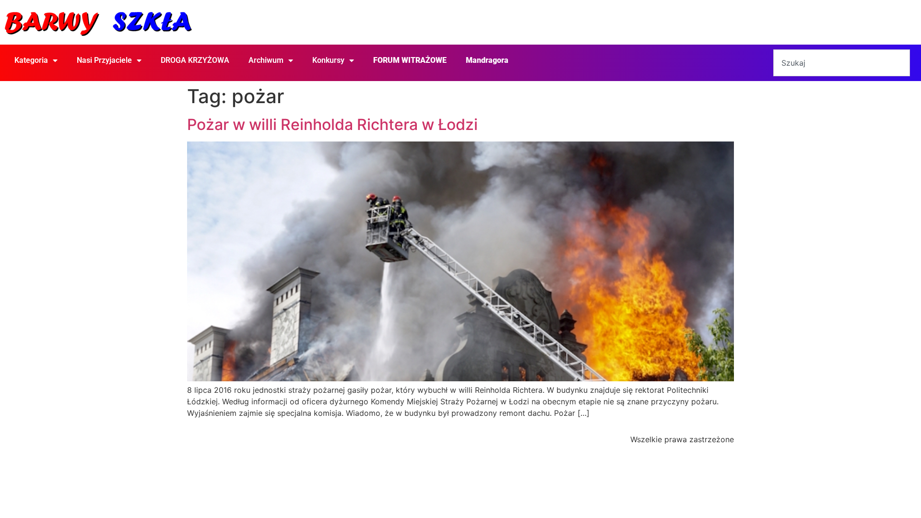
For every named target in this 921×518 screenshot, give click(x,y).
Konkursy (328, 60)
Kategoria (31, 60)
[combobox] (841, 62)
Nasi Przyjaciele (104, 60)
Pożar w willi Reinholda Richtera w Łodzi (332, 124)
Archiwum (265, 60)
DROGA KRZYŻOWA (195, 60)
